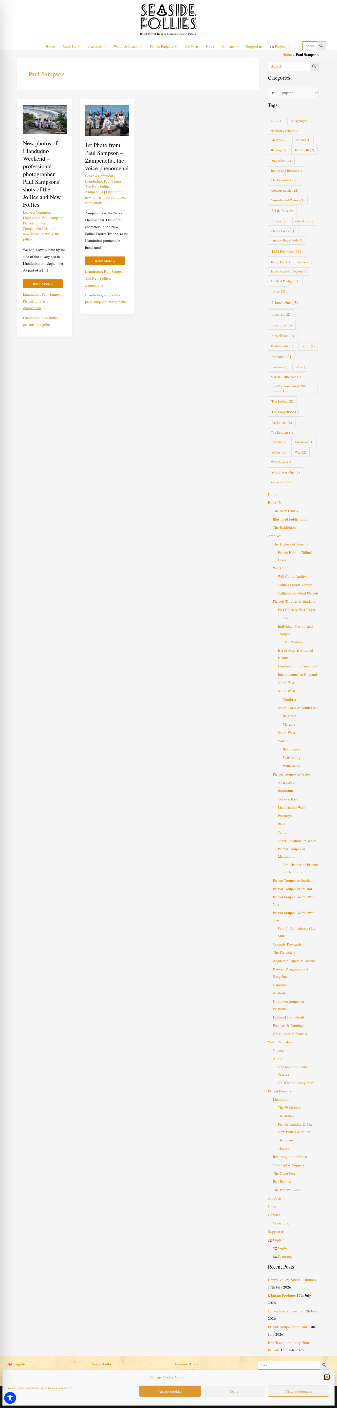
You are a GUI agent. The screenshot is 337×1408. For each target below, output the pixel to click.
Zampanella (32, 228)
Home (287, 54)
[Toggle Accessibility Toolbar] (10, 1397)
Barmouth (285, 790)
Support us (276, 1231)
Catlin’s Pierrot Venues (295, 584)
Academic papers (284, 130)
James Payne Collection (289, 271)
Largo (278, 290)
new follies (31, 233)
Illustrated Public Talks (290, 519)
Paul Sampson (52, 217)
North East (286, 682)
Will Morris (281, 462)
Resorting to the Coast (290, 1156)
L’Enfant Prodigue (282, 1295)
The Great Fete (284, 1173)
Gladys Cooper (283, 231)
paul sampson (114, 197)
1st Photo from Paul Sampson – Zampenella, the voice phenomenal (107, 156)
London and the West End (298, 665)
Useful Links (102, 1364)
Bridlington (291, 748)
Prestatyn (285, 815)
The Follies (282, 401)
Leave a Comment (37, 212)
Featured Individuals (288, 1017)
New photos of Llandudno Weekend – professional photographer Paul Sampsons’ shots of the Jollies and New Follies (42, 174)
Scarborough (292, 757)
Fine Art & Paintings (288, 1025)
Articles (303, 139)
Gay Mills (304, 221)
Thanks (283, 1148)
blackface (281, 160)
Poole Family (282, 346)
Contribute (281, 1223)
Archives (279, 139)
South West (286, 732)
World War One (285, 472)
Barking (278, 150)
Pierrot (44, 223)
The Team (285, 1139)
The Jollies (286, 1115)
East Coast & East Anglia (297, 609)
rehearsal (281, 356)
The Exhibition (284, 527)
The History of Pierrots (290, 544)
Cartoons (280, 984)
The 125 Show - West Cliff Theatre (288, 388)
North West (286, 690)
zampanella (94, 202)
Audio (277, 1058)
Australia (280, 992)
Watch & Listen (280, 1041)
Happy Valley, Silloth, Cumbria (292, 1279)
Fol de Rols (282, 210)
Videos (278, 1050)
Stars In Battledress (286, 376)
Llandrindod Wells (292, 807)
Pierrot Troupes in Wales (291, 774)
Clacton (289, 617)
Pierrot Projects (279, 1090)
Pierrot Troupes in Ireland (292, 888)
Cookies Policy (186, 1364)
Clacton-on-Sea (283, 180)
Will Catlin (281, 567)
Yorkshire (285, 740)
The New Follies (97, 186)
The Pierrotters (284, 952)
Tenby (282, 832)
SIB (300, 367)
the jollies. (44, 324)
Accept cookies (170, 1391)
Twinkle (278, 442)
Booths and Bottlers (286, 170)
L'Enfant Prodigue (285, 281)
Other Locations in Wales (297, 840)
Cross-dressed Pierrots (287, 200)
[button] (326, 1377)
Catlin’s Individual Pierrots (298, 593)
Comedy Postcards (287, 944)
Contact (274, 1214)
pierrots (47, 233)
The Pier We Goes (286, 1189)
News (272, 1206)
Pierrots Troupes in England (294, 601)
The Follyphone (285, 411)
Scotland (279, 367)
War (300, 452)
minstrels (280, 314)
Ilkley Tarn (280, 262)
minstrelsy (281, 324)
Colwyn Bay (287, 799)
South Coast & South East (298, 707)
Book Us (274, 502)
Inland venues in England (297, 674)
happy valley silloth (286, 240)
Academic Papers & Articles (294, 960)
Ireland (305, 262)
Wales (278, 452)
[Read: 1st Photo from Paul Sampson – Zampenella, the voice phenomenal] (107, 119)
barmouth (304, 149)
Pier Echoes (282, 1181)
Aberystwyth (301, 121)
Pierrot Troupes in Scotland (294, 880)
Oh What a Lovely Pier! (296, 1082)
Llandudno (31, 217)
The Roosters (282, 432)
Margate (289, 724)
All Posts (274, 1198)
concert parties (284, 190)
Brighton (289, 715)
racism (308, 346)
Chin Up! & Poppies (288, 1164)
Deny (234, 1391)
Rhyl (281, 823)
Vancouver (304, 442)
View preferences (298, 1391)
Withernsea (291, 765)
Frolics (279, 221)
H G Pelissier (286, 251)
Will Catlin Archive (292, 576)
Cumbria (289, 699)
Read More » (43, 282)
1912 (276, 121)
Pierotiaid (30, 223)
